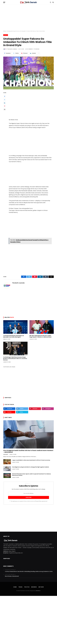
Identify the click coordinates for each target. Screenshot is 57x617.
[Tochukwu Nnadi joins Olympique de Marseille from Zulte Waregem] (15, 327)
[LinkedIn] (4, 103)
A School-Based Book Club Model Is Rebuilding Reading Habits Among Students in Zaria (28, 571)
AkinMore (38, 590)
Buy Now (41, 587)
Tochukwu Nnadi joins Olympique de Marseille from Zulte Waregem (13, 336)
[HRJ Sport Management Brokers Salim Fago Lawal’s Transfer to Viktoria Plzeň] (41, 327)
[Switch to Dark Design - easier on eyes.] (51, 2)
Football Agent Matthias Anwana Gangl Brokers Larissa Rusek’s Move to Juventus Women (15, 358)
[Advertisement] (28, 17)
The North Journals (12, 49)
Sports (5, 35)
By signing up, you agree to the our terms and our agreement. (29, 501)
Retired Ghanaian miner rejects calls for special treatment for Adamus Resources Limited (31, 474)
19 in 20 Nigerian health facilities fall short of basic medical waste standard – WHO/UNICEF (28, 451)
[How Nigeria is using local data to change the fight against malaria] (7, 468)
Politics (26, 587)
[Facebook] (4, 96)
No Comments (29, 49)
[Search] (53, 2)
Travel (20, 587)
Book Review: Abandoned (12, 576)
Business (34, 587)
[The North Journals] (28, 2)
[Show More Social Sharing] (38, 53)
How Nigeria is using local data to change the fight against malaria (30, 467)
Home (4, 31)
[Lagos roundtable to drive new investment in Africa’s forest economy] (7, 461)
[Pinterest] (4, 106)
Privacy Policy (38, 501)
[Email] (4, 109)
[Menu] (4, 2)
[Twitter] (4, 99)
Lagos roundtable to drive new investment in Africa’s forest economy (31, 460)
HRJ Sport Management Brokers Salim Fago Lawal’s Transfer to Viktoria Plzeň (40, 336)
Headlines (5, 454)
